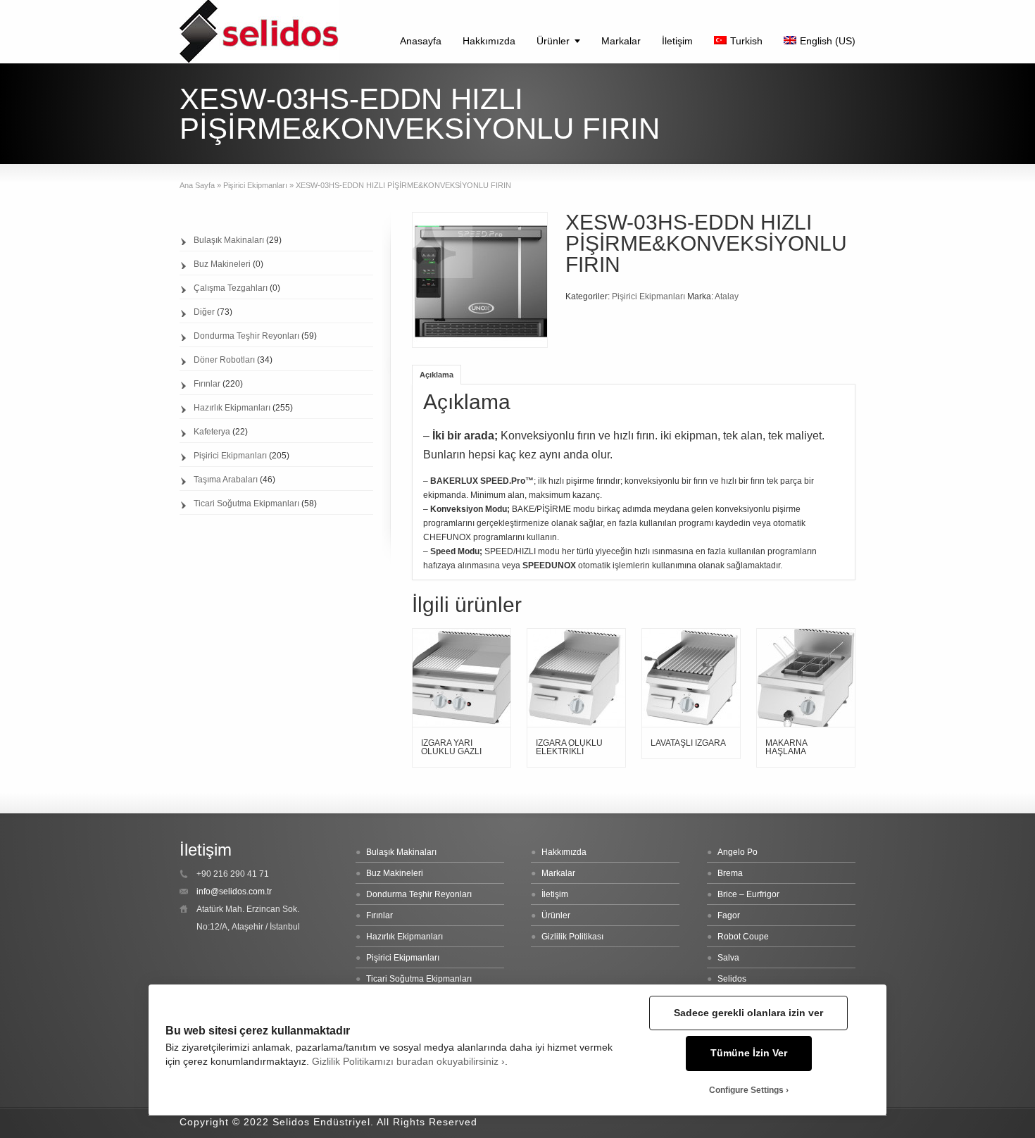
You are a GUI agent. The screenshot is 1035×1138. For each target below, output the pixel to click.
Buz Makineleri (222, 264)
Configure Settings (746, 1090)
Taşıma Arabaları (226, 479)
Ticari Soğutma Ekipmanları (246, 503)
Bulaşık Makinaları (229, 240)
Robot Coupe (743, 937)
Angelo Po (737, 852)
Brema (730, 873)
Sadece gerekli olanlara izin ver (748, 1013)
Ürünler (553, 40)
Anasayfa (420, 40)
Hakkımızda (489, 40)
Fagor (728, 915)
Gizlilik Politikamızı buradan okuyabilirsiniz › (408, 1061)
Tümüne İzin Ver (748, 1053)
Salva (728, 958)
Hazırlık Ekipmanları (232, 408)
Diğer (204, 312)
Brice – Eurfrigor (748, 894)
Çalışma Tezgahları (231, 288)
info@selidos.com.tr (234, 891)
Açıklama (436, 374)
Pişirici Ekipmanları (255, 185)
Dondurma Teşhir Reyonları (246, 336)
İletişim (677, 40)
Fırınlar (207, 384)
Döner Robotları (224, 360)
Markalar (621, 40)
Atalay (727, 296)
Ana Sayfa (197, 185)
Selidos (731, 979)
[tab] (436, 374)
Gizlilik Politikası (572, 937)
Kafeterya (212, 432)
